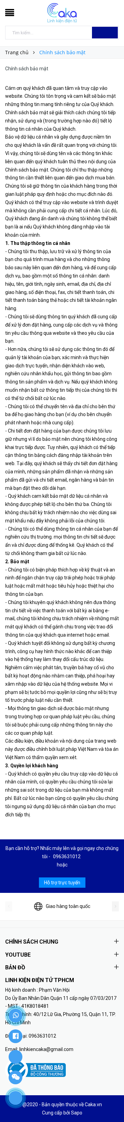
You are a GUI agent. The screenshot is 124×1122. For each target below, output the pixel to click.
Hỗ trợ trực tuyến (62, 882)
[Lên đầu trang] (110, 1101)
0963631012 (67, 856)
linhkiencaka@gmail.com (46, 1049)
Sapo (76, 1112)
